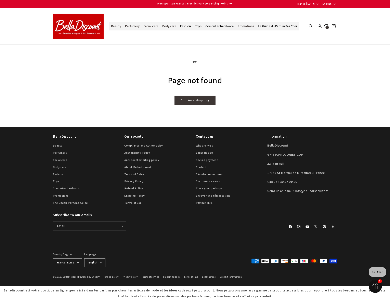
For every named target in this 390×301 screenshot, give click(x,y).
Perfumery (60, 153)
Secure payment (207, 160)
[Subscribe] (121, 226)
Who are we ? (204, 145)
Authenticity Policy (137, 153)
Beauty (58, 145)
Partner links (204, 203)
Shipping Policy (134, 195)
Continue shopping (195, 100)
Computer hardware (66, 188)
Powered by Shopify (89, 276)
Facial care (60, 160)
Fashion (58, 174)
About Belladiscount (137, 167)
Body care (59, 167)
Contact (201, 167)
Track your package (209, 188)
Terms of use (133, 203)
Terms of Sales (134, 174)
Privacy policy (130, 276)
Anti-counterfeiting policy (141, 160)
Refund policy (111, 276)
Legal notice (209, 276)
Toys (56, 181)
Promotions (60, 195)
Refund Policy (133, 188)
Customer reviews (208, 181)
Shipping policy (171, 276)
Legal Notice (204, 153)
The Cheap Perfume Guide (70, 203)
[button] (310, 26)
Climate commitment (210, 174)
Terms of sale (191, 276)
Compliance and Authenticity (143, 145)
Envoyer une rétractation (213, 195)
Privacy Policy (133, 181)
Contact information (231, 276)
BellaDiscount (70, 276)
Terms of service (150, 276)
